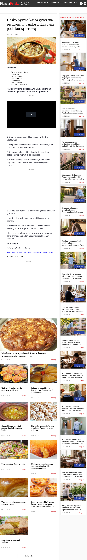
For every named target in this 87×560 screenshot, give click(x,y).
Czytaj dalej (28, 556)
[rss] (81, 3)
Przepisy (56, 3)
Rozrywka (42, 3)
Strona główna (25, 3)
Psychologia (71, 3)
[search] (85, 3)
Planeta (9, 3)
